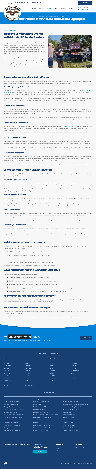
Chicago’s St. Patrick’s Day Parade (14, 409)
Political (35, 423)
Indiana (52, 366)
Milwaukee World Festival (40, 412)
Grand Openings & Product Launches (44, 399)
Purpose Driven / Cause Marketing (43, 425)
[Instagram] (11, 3)
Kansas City (7, 383)
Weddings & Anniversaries (70, 430)
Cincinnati (7, 370)
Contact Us (71, 8)
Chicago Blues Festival (10, 407)
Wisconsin (74, 378)
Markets (49, 8)
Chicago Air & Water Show (11, 404)
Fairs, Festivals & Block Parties (12, 425)
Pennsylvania (75, 370)
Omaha (27, 375)
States (52, 359)
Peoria (27, 378)
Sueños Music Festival (69, 417)
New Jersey (74, 366)
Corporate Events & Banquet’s (13, 417)
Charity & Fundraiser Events (12, 401)
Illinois (51, 363)
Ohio (72, 373)
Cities (6, 359)
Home (34, 8)
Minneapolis (28, 368)
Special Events (67, 412)
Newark (27, 373)
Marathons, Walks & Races (41, 407)
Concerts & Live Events (10, 412)
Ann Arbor (7, 363)
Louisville (6, 385)
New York (28, 370)
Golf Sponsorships (9, 428)
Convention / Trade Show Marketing (14, 415)
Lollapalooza (37, 404)
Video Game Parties (68, 428)
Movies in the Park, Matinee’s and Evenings (45, 415)
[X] (8, 3)
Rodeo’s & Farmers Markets (71, 399)
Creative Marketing (9, 420)
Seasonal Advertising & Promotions (73, 407)
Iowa (51, 368)
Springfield (28, 380)
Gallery (63, 8)
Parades (35, 420)
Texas (72, 375)
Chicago (6, 368)
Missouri (52, 380)
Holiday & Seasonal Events (41, 401)
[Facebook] (4, 3)
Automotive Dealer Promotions (13, 399)
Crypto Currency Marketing (12, 423)
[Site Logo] (8, 8)
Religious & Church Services (41, 430)
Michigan (52, 375)
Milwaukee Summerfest (40, 409)
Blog (56, 8)
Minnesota (53, 378)
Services (41, 8)
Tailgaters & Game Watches (71, 420)
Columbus (7, 373)
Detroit (6, 375)
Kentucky (52, 373)
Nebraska (74, 363)
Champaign (7, 366)
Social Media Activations (70, 409)
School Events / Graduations (71, 401)
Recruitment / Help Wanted (41, 428)
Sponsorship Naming (69, 415)
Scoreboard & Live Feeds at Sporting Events (75, 404)
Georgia (52, 370)
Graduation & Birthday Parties (12, 430)
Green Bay (7, 378)
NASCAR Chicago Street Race (42, 417)
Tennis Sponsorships (69, 425)
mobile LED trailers (69, 126)
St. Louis (27, 383)
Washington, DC (29, 385)
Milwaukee (28, 366)
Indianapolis (7, 380)
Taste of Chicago (68, 423)
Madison (27, 363)
